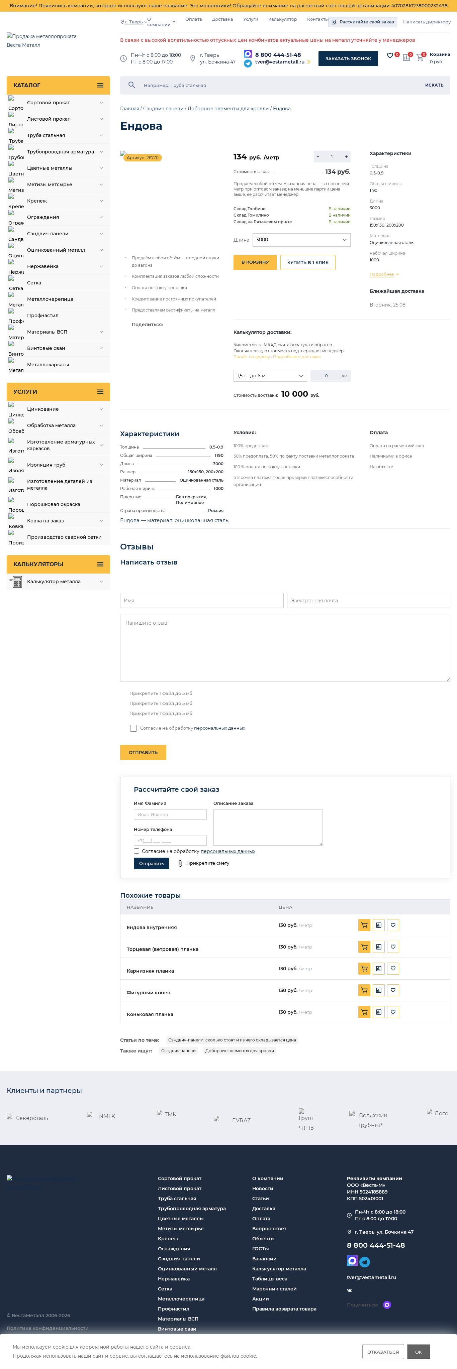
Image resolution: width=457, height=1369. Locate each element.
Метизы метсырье (181, 1229)
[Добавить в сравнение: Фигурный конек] (379, 990)
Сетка (165, 1289)
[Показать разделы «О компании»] (174, 21)
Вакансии (264, 1259)
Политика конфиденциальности (48, 1328)
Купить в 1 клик (308, 262)
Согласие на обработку (170, 851)
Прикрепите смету (207, 863)
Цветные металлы (181, 1219)
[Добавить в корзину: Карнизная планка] (364, 969)
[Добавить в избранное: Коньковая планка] (393, 1012)
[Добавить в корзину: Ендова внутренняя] (364, 925)
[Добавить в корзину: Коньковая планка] (364, 1012)
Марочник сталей (274, 1289)
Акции (260, 1299)
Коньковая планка (150, 1014)
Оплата (193, 19)
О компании (159, 22)
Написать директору (427, 22)
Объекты (263, 1239)
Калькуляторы (38, 564)
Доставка (222, 19)
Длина (241, 240)
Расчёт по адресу (252, 356)
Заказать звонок (348, 58)
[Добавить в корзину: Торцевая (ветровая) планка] (364, 947)
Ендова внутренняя (152, 927)
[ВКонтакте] (349, 1290)
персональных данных (219, 728)
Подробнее (382, 274)
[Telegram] (248, 63)
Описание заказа (233, 803)
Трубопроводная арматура (192, 1209)
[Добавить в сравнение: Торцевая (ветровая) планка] (379, 947)
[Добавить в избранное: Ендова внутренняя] (393, 925)
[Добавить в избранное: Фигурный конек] (393, 990)
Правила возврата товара (284, 1309)
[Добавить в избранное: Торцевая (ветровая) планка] (393, 947)
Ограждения (174, 1249)
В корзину (255, 262)
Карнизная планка (150, 971)
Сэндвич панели (178, 1050)
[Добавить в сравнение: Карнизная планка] (379, 969)
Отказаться (383, 1351)
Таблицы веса (269, 1279)
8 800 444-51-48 (278, 55)
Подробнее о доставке (297, 356)
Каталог (26, 85)
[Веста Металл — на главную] (45, 43)
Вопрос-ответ (269, 1229)
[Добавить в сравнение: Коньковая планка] (379, 1012)
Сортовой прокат (179, 1178)
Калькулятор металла (279, 1269)
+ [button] (346, 156)
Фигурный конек (148, 993)
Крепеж (168, 1239)
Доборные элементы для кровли (239, 1050)
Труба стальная (177, 1199)
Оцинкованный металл (187, 1269)
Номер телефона (153, 829)
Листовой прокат (179, 1189)
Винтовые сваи (177, 1329)
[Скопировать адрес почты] (308, 62)
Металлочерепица (181, 1299)
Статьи (260, 1199)
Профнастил (173, 1309)
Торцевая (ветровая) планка (162, 949)
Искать (434, 85)
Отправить (143, 752)
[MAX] (248, 54)
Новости (262, 1189)
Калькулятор (282, 19)
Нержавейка (174, 1279)
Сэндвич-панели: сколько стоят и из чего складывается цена (232, 1039)
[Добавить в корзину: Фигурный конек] (364, 990)
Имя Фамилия (150, 803)
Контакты (318, 19)
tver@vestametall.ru (280, 62)
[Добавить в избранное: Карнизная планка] (393, 969)
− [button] (317, 156)
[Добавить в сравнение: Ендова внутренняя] (379, 925)
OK (418, 1351)
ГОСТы (260, 1249)
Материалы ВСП (178, 1319)
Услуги (250, 19)
